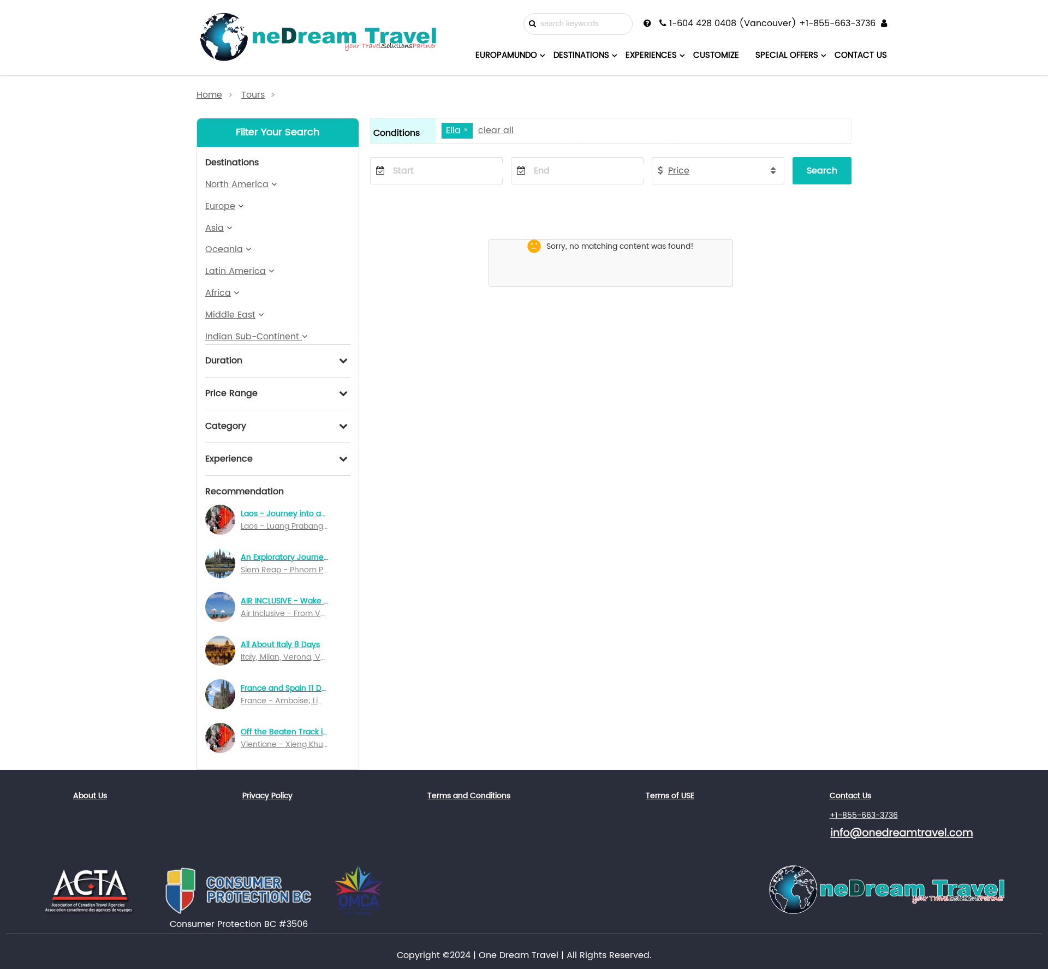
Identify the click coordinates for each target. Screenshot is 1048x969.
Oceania (224, 249)
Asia (214, 228)
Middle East (230, 315)
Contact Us (850, 795)
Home (209, 95)
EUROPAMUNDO (506, 55)
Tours (253, 95)
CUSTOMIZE (716, 55)
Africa (218, 293)
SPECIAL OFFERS (786, 55)
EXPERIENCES (651, 55)
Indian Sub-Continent (253, 337)
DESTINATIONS (581, 55)
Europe (220, 206)
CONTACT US (861, 55)
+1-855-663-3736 (864, 815)
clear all (496, 130)
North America (237, 184)
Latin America (235, 271)
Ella (453, 130)
